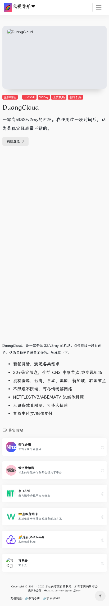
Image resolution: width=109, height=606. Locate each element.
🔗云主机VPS (51, 598)
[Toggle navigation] (98, 7)
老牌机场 (75, 97)
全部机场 (10, 97)
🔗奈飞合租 (32, 598)
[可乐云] (103, 563)
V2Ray (43, 97)
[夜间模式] (100, 596)
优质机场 (58, 97)
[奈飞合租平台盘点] (103, 447)
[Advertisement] (35, 185)
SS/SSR (29, 97)
